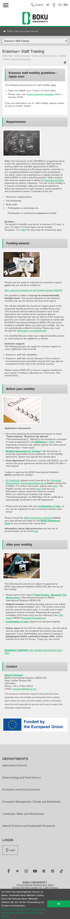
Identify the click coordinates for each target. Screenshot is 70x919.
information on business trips (32, 330)
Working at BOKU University (44, 56)
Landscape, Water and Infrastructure (23, 814)
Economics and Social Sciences (21, 789)
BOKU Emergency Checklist (38, 517)
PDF (51, 442)
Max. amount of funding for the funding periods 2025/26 (33, 290)
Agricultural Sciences (14, 765)
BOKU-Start (7, 56)
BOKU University (22, 56)
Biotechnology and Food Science (21, 777)
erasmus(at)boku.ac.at (24, 689)
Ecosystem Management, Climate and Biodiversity (31, 801)
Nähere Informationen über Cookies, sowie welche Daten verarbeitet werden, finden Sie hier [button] (23, 912)
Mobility (62, 56)
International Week (54, 180)
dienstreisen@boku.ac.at (33, 483)
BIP (23, 230)
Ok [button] (58, 904)
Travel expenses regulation (40, 94)
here (55, 486)
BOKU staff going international (22, 31)
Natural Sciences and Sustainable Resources (28, 826)
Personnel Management (33, 618)
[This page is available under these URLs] (65, 63)
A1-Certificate (13, 480)
